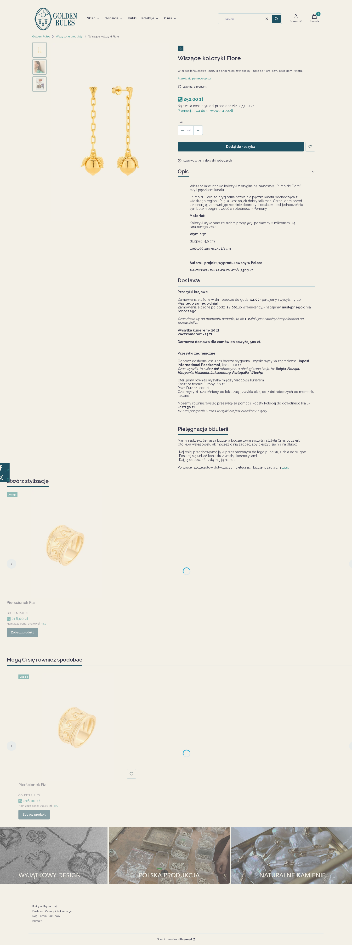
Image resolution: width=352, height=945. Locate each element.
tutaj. (285, 467)
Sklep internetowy (174, 939)
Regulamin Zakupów (46, 916)
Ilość (181, 122)
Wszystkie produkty (69, 36)
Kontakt (37, 920)
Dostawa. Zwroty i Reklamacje (52, 911)
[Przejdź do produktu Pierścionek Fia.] (66, 544)
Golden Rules (41, 36)
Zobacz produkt (22, 632)
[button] (276, 19)
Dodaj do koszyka (240, 147)
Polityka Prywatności (45, 906)
